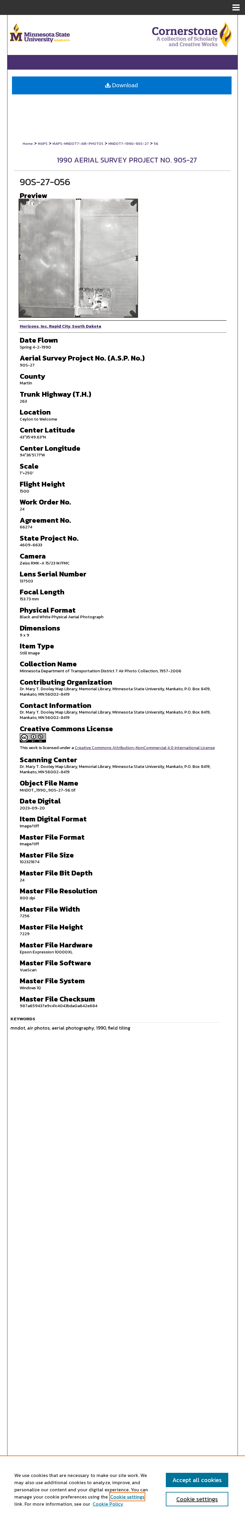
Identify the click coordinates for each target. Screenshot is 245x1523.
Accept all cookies (197, 1480)
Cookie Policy (108, 1503)
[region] (122, 1489)
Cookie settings (127, 1496)
